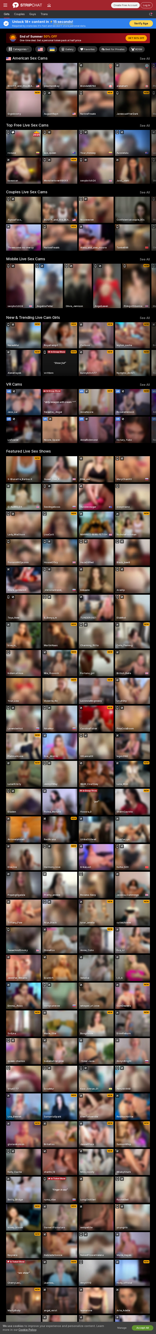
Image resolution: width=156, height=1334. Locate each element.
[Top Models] (49, 5)
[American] (40, 49)
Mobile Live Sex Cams (25, 259)
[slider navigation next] (148, 90)
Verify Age (141, 23)
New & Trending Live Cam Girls (33, 317)
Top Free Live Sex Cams (27, 125)
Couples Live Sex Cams (26, 192)
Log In (146, 5)
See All (145, 58)
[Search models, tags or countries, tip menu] (150, 14)
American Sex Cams (30, 58)
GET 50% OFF (136, 38)
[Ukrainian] (52, 49)
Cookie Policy (27, 1329)
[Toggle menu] (5, 5)
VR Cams (14, 384)
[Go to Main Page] (27, 5)
